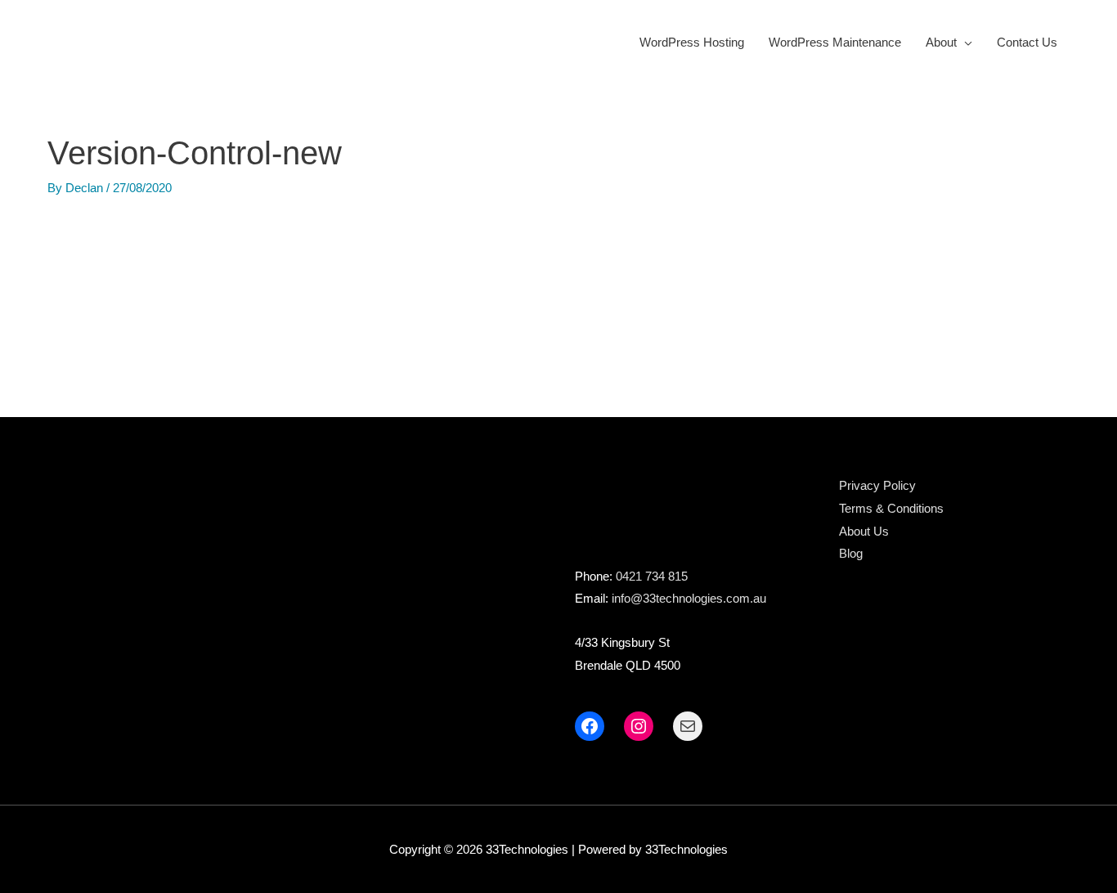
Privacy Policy (877, 485)
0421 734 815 (652, 576)
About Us (864, 531)
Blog (851, 553)
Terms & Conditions (891, 508)
